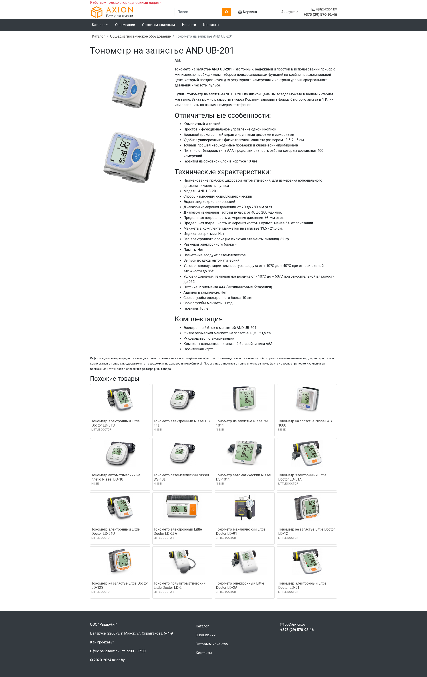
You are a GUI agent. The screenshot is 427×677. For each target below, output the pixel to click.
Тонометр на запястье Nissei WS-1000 (305, 423)
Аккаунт (288, 12)
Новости (189, 25)
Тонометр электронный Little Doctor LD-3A (240, 585)
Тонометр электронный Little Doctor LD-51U (115, 531)
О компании (125, 25)
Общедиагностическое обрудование (140, 36)
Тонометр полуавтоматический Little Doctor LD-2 (179, 585)
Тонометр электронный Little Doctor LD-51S (115, 423)
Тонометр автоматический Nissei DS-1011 (243, 477)
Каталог (98, 36)
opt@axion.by (326, 9)
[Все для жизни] (129, 12)
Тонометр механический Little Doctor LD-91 (241, 531)
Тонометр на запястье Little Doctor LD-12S (119, 585)
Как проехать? (102, 642)
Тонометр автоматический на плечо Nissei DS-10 (115, 477)
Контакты (211, 25)
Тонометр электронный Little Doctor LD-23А (178, 531)
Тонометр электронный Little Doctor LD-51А (302, 477)
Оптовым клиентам (158, 25)
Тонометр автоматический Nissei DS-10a (181, 477)
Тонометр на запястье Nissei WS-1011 (243, 423)
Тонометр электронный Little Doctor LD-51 (302, 585)
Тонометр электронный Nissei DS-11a (182, 423)
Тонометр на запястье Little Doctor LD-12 (306, 531)
